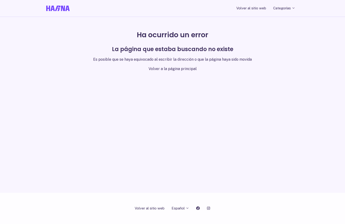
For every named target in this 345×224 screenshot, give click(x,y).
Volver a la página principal (173, 69)
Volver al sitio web (251, 8)
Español (179, 208)
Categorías (282, 8)
